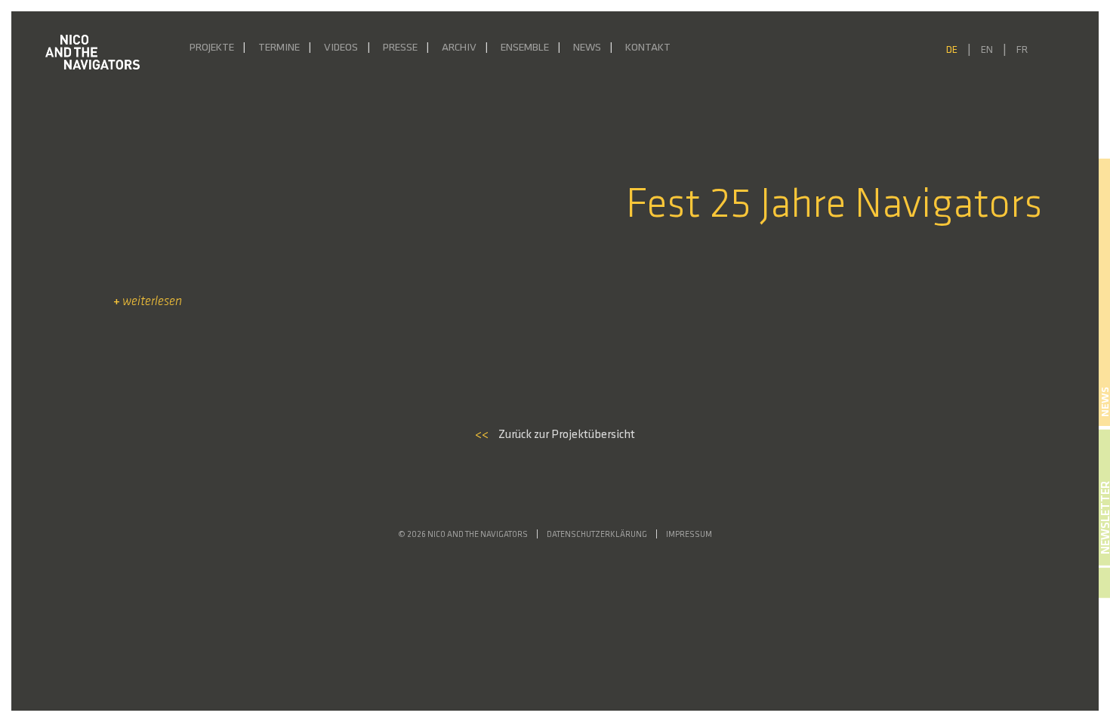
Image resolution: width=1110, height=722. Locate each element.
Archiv (459, 48)
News (587, 48)
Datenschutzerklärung (597, 535)
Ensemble (525, 48)
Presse (400, 48)
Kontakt (648, 48)
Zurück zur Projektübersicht (555, 435)
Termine (279, 48)
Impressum (689, 535)
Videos (341, 48)
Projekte (212, 48)
